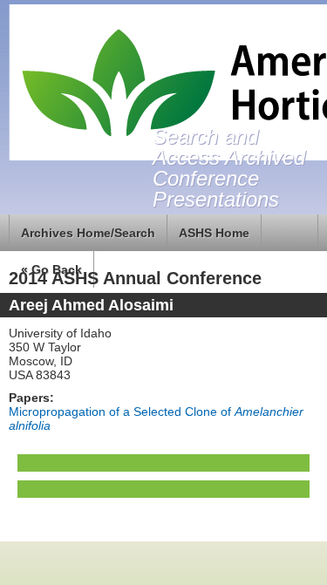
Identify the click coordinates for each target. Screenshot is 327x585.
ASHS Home (214, 233)
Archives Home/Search (88, 233)
